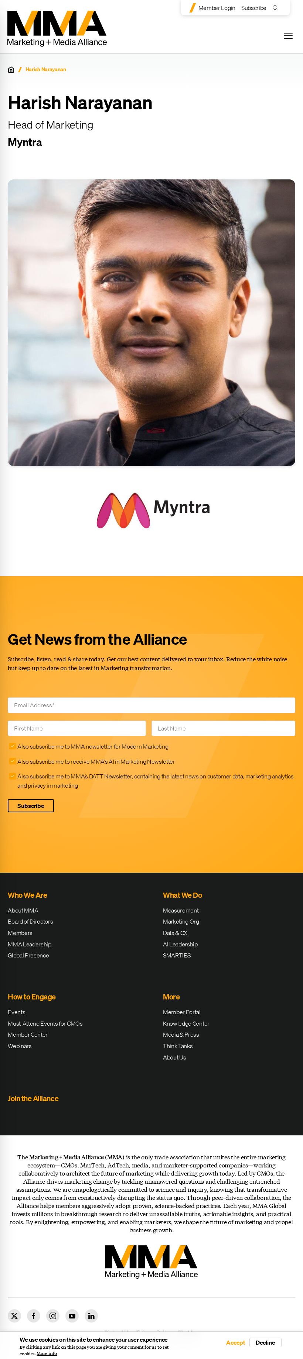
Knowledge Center (186, 1023)
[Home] (11, 69)
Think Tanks (178, 1046)
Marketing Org (181, 921)
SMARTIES (176, 955)
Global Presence (28, 955)
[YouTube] (72, 1316)
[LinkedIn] (91, 1316)
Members (20, 933)
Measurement (180, 910)
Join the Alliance (33, 1098)
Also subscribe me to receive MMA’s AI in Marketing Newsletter (96, 761)
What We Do (182, 895)
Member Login (216, 8)
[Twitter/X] (14, 1316)
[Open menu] (288, 35)
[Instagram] (52, 1316)
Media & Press (181, 1034)
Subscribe (253, 8)
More (171, 996)
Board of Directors (30, 921)
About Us (174, 1057)
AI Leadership (180, 944)
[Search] (277, 7)
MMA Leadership (29, 944)
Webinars (19, 1046)
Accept (235, 1342)
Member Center (28, 1034)
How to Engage (32, 996)
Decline (265, 1342)
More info (47, 1353)
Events (16, 1012)
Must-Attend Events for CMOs (45, 1023)
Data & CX (175, 933)
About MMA (23, 910)
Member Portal (182, 1012)
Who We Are (27, 895)
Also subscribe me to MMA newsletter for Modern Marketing (92, 746)
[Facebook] (33, 1316)
